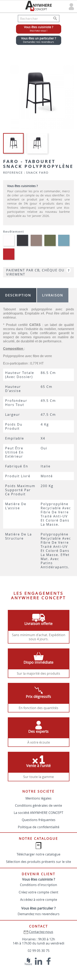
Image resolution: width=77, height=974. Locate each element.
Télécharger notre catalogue (38, 854)
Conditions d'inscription (38, 885)
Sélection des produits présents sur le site (38, 862)
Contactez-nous (41, 932)
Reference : (14, 172)
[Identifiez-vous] (71, 6)
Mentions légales (38, 798)
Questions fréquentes (38, 820)
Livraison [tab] (52, 295)
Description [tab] (18, 295)
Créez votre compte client (38, 892)
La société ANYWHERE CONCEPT (38, 812)
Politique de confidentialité (38, 827)
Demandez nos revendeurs (39, 914)
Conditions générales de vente (38, 805)
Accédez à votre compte (38, 900)
